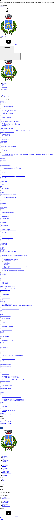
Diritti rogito (5, 150)
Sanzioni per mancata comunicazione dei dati (6, 128)
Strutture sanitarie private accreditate (5, 381)
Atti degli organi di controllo (6, 135)
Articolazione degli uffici (3, 136)
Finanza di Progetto (3, 250)
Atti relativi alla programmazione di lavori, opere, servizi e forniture (11, 257)
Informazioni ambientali (3, 371)
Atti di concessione (3, 274)
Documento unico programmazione (7, 284)
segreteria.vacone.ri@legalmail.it (6, 498)
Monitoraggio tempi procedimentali (5, 229)
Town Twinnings (4, 87)
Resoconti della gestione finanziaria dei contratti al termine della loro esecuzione (13, 270)
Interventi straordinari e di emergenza (5, 386)
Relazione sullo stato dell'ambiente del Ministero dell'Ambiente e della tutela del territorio (14, 379)
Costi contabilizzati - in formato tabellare (7, 326)
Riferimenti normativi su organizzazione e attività (9, 110)
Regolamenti (4, 411)
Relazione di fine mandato (5, 125)
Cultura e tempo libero (5, 465)
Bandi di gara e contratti (3, 244)
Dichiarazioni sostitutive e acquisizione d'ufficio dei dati (8, 230)
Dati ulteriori (2, 413)
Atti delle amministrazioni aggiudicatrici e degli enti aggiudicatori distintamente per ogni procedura (13, 255)
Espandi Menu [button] (2, 101)
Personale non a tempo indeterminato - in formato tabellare (10, 167)
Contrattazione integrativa (3, 181)
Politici (3, 459)
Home (3, 95)
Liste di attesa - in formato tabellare (7, 330)
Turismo (3, 469)
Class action (3, 322)
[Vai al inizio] (0, 426)
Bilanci (1, 278)
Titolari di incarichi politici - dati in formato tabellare (9, 123)
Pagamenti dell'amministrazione (6, 97)
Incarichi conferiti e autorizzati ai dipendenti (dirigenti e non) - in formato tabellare (13, 176)
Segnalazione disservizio (5, 501)
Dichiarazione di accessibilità (6, 506)
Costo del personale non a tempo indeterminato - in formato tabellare (11, 168)
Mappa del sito (2, 517)
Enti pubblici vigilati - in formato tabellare (8, 212)
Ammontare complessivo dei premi (5, 199)
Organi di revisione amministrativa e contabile (6, 306)
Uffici (3, 458)
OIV (1, 186)
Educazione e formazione (5, 471)
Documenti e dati (4, 461)
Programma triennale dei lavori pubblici (9, 260)
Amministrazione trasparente (6, 503)
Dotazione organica (3, 160)
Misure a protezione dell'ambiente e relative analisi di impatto (10, 377)
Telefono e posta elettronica (4, 141)
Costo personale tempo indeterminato (7, 163)
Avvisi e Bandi (6, 264)
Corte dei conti (2, 310)
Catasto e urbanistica (5, 468)
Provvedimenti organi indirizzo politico (5, 235)
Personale (1, 144)
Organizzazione (2, 119)
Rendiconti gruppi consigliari (6, 134)
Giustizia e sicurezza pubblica (6, 472)
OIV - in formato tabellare (5, 188)
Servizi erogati (2, 314)
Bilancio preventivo (5, 282)
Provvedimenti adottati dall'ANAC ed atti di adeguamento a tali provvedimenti (13, 400)
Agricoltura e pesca (4, 475)
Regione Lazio (2, 6)
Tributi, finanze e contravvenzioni (6, 473)
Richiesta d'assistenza (5, 502)
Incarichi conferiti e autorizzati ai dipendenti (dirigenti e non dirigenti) (9, 173)
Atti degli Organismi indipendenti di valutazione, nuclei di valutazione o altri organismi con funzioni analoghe (17, 305)
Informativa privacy (5, 504)
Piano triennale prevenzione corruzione (7, 106)
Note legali (3, 505)
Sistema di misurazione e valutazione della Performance (8, 194)
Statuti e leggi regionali (5, 112)
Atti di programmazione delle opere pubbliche (6, 356)
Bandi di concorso (2, 191)
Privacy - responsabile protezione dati (5, 414)
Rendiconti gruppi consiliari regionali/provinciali (7, 132)
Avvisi (3, 480)
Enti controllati (2, 208)
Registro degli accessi (5, 406)
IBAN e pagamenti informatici (4, 347)
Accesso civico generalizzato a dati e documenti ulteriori (10, 405)
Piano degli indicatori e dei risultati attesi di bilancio (7, 286)
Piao (2, 396)
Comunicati (3, 479)
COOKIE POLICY (3, 3)
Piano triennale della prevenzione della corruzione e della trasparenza (11, 397)
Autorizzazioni (4, 474)
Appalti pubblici (4, 467)
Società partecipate (3, 213)
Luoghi (3, 483)
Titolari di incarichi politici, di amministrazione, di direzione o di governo (10, 121)
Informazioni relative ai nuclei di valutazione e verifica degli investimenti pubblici (13, 355)
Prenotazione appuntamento (6, 500)
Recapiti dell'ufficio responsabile (6, 232)
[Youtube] (2, 92)
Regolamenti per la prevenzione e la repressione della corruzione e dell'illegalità (13, 398)
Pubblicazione (2, 246)
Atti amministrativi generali (6, 111)
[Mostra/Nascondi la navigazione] (7, 49)
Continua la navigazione (4, 5)
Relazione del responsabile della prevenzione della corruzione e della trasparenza (13, 399)
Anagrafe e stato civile (5, 464)
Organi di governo (4, 456)
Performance (2, 192)
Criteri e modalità (2, 273)
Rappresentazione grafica (3, 222)
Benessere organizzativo (3, 207)
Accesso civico (2, 402)
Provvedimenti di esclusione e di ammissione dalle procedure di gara (11, 268)
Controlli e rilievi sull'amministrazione (5, 299)
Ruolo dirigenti (4, 156)
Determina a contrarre (7, 263)
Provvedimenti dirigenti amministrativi (5, 239)
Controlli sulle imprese (3, 243)
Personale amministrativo (5, 460)
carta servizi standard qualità (6, 318)
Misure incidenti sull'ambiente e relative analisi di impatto (10, 376)
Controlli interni (2, 301)
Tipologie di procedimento (4, 225)
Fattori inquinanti (4, 375)
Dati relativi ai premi (3, 203)
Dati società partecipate (5, 216)
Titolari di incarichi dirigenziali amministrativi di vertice (8, 146)
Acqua (3, 88)
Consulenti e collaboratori (3, 142)
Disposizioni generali (3, 102)
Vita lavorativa (4, 466)
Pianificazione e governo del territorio (5, 364)
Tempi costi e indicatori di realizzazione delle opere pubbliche (8, 360)
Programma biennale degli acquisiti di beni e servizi (11, 259)
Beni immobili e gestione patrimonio (5, 290)
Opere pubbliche (2, 351)
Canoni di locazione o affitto (4, 295)
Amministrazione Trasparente (6, 96)
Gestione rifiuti (2, 331)
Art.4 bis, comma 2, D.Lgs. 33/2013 (6, 423)
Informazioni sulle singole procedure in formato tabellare (8, 251)
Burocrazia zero (2, 118)
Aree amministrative (5, 457)
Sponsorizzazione (2, 249)
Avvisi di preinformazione (7, 262)
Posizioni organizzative (3, 159)
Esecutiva (1, 248)
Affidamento (2, 247)
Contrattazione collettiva (3, 177)
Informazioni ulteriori (7, 267)
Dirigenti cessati (2, 158)
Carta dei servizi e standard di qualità (5, 316)
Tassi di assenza (4, 172)
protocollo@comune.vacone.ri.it (6, 497)
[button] (4, 83)
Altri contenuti (2, 392)
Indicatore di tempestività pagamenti (5, 342)
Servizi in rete (2, 332)
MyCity (2, 519)
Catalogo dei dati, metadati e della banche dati (8, 410)
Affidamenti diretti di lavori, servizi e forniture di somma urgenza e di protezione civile (16, 266)
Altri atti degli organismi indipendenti (7, 304)
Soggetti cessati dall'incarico (6, 126)
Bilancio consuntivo (5, 283)
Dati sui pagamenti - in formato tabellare (7, 340)
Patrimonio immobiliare (5, 294)
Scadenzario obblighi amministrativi (7, 117)
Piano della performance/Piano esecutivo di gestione (9, 197)
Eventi (3, 484)
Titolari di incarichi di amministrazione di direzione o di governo (11, 124)
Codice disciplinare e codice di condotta (7, 113)
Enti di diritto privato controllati (4, 218)
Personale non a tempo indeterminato (5, 165)
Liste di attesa (2, 327)
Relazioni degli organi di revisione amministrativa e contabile (10, 309)
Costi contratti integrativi (5, 184)
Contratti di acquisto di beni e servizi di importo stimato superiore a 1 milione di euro (13, 269)
